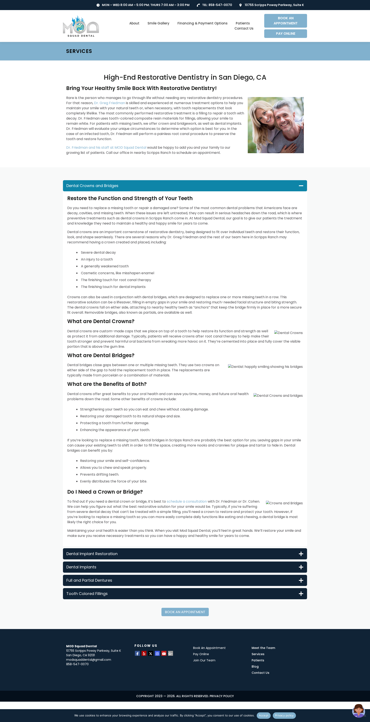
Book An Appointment (209, 648)
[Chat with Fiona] (359, 711)
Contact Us (244, 28)
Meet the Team (263, 648)
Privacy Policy (222, 696)
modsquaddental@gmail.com (88, 660)
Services (258, 654)
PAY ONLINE (285, 33)
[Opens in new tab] (137, 653)
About (134, 23)
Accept (264, 715)
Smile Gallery (158, 23)
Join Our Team (204, 660)
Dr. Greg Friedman (109, 102)
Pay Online (201, 654)
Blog (255, 666)
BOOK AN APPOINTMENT (286, 21)
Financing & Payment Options (203, 23)
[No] (365, 715)
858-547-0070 (220, 5)
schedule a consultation (187, 501)
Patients (243, 23)
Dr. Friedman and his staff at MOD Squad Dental (106, 147)
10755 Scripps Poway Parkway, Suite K (274, 5)
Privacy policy (284, 715)
